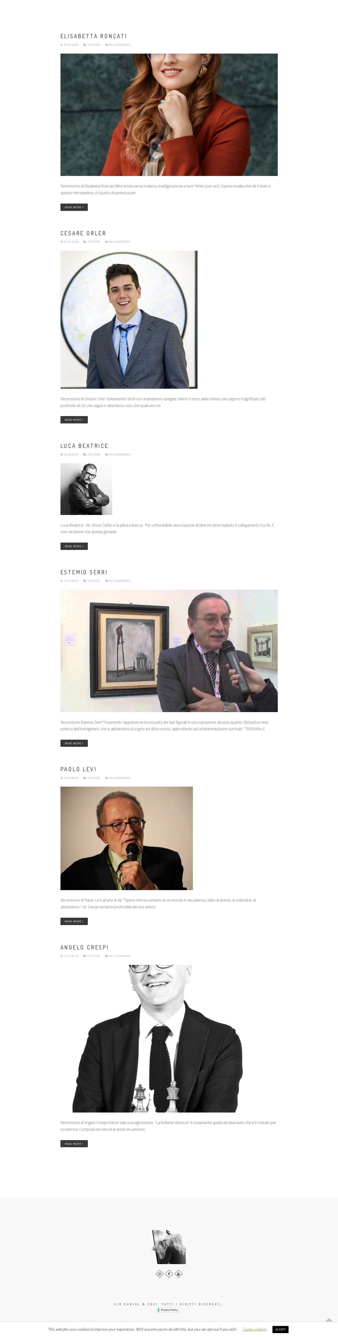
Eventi (223, 8)
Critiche (93, 44)
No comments (119, 44)
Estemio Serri (84, 572)
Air (183, 8)
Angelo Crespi (84, 947)
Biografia (202, 8)
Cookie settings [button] (255, 1329)
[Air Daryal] (20, 8)
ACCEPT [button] (280, 1329)
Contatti (298, 8)
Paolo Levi (78, 769)
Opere (274, 8)
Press (257, 8)
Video (241, 8)
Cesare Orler (83, 233)
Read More (73, 207)
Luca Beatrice (84, 445)
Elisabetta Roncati (93, 36)
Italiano (321, 8)
